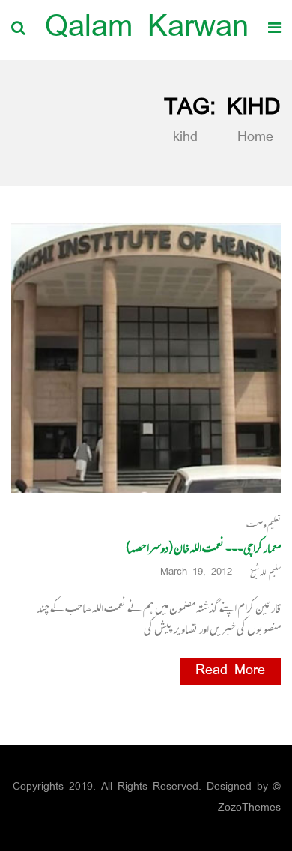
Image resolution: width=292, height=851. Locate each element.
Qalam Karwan (147, 29)
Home (252, 137)
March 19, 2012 (196, 572)
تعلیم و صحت (263, 525)
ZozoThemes (249, 808)
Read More (230, 671)
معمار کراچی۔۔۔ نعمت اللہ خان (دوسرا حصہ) (203, 548)
